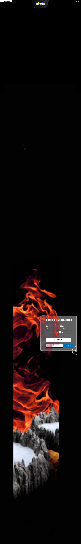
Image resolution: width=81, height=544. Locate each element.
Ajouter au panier (68, 346)
